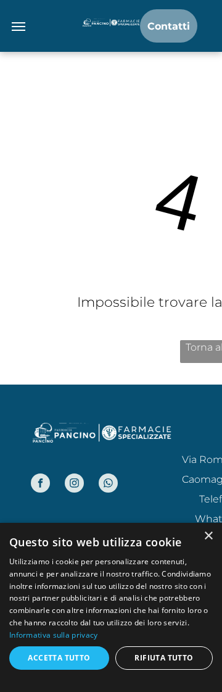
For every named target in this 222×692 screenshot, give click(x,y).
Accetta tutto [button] (59, 657)
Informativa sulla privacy (53, 635)
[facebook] (40, 484)
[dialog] (111, 607)
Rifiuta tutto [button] (163, 657)
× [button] (208, 536)
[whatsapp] (108, 484)
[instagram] (74, 484)
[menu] (18, 26)
